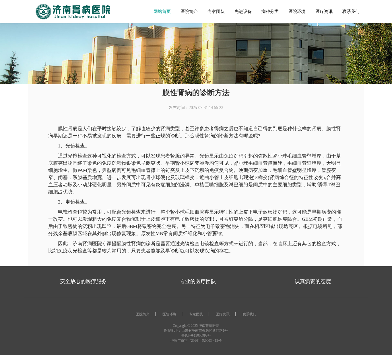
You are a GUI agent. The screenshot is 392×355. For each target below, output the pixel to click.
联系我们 (351, 11)
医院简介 (189, 11)
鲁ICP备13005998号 (196, 335)
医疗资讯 (324, 11)
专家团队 (216, 11)
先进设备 (243, 11)
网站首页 (162, 11)
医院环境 (297, 11)
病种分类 (270, 11)
